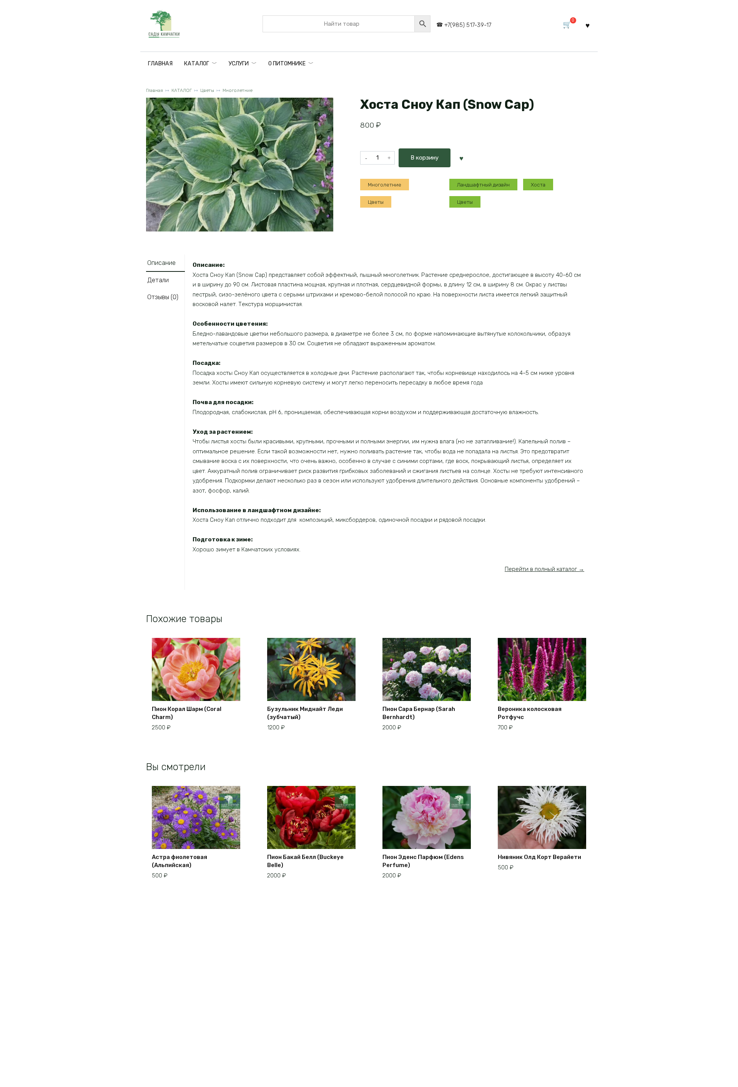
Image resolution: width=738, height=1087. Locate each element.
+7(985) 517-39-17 (467, 25)
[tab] (165, 263)
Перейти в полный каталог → (544, 569)
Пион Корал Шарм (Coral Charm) (186, 713)
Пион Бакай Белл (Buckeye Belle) (305, 861)
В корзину (425, 157)
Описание (161, 262)
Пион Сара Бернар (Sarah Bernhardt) (418, 713)
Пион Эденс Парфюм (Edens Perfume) (423, 861)
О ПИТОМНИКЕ (287, 63)
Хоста (538, 184)
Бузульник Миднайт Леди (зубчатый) (305, 713)
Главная (154, 90)
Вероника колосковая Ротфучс (530, 713)
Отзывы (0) (162, 297)
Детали (158, 280)
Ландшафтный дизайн (483, 184)
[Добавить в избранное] (461, 158)
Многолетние (238, 90)
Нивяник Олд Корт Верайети (539, 857)
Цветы (207, 90)
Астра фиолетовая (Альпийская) (179, 861)
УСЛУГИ (239, 63)
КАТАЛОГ (196, 63)
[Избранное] (587, 25)
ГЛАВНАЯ (160, 63)
